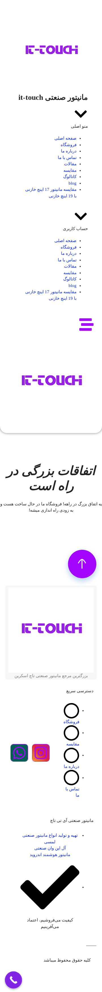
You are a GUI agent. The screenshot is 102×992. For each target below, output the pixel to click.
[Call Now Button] (13, 980)
